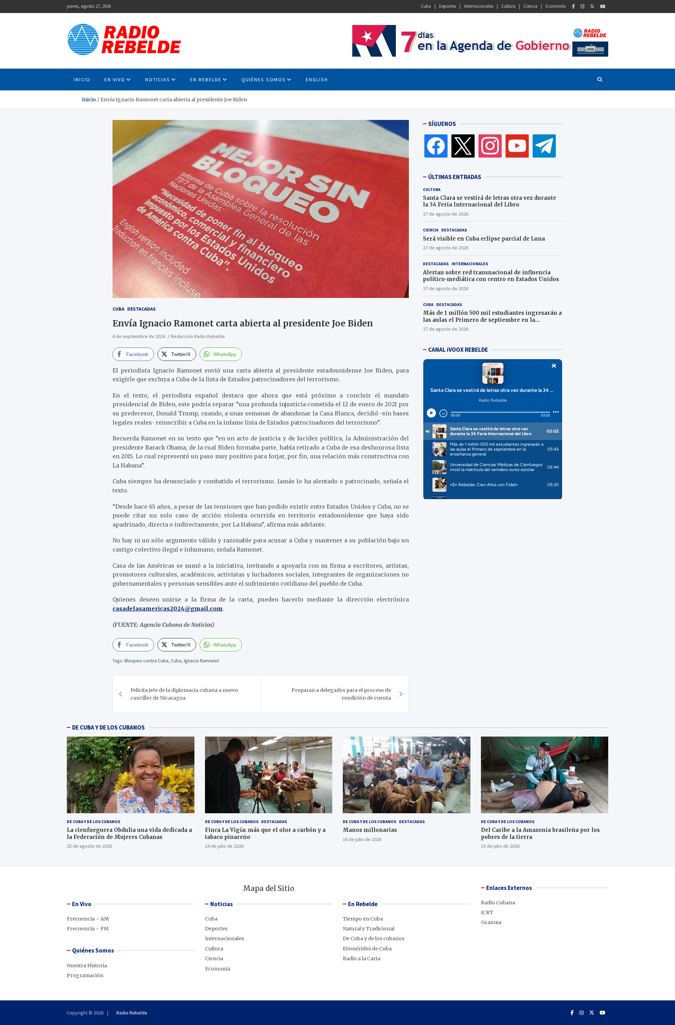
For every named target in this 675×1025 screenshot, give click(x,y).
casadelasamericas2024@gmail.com (167, 608)
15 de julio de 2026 (500, 846)
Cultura (508, 6)
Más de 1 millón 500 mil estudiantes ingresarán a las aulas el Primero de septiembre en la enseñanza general (492, 320)
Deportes (447, 6)
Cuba (426, 6)
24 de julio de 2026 (224, 846)
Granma (491, 922)
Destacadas (141, 309)
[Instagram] (582, 6)
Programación (85, 975)
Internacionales (478, 6)
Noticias (157, 79)
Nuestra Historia (87, 965)
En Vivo (114, 79)
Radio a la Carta (361, 958)
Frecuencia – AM (88, 919)
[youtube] (517, 145)
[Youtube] (602, 6)
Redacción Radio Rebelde (198, 336)
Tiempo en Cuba (363, 919)
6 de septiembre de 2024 (138, 336)
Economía (556, 6)
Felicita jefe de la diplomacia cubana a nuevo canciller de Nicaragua (184, 694)
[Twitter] (592, 6)
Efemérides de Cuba (367, 949)
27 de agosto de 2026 (445, 214)
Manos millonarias (370, 830)
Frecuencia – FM (88, 928)
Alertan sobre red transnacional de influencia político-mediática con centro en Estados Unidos (491, 276)
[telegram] (544, 145)
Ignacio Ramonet (201, 660)
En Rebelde (205, 79)
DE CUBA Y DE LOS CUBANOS (108, 727)
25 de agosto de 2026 (89, 846)
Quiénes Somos (264, 79)
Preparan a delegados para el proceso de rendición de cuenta (341, 694)
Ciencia (530, 6)
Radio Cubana (498, 902)
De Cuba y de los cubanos (93, 821)
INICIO (82, 79)
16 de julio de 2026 (362, 839)
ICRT (487, 912)
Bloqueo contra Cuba (146, 660)
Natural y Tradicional (368, 928)
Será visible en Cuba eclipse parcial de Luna (484, 238)
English (317, 79)
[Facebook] (573, 6)
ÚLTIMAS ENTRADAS (454, 177)
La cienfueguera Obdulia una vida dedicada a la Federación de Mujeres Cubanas (129, 833)
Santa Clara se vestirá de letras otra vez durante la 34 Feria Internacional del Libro (489, 201)
